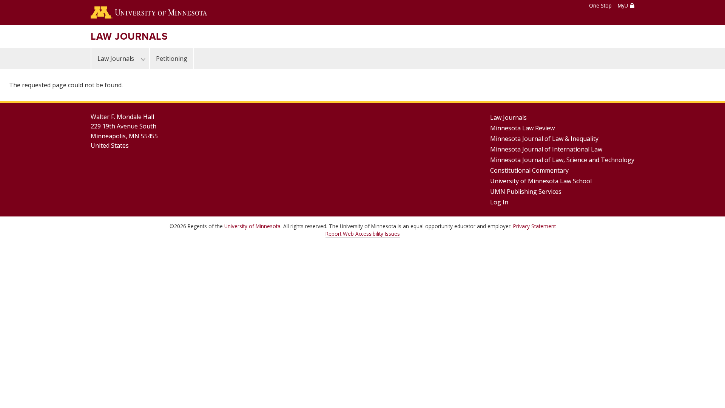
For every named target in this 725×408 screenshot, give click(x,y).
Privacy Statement (534, 226)
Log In (499, 202)
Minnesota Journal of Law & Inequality (544, 138)
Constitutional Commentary (529, 170)
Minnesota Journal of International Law (546, 149)
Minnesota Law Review (522, 128)
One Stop (600, 5)
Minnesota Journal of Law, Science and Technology (562, 160)
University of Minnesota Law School (541, 181)
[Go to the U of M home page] (149, 12)
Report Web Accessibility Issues (362, 233)
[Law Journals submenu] (143, 58)
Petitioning (171, 58)
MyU (623, 5)
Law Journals (129, 36)
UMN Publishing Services (525, 191)
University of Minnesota (252, 226)
